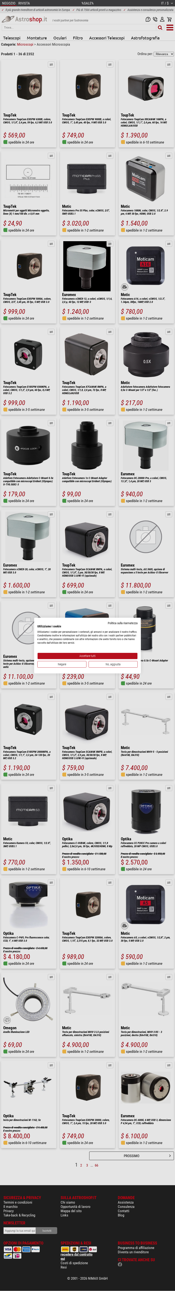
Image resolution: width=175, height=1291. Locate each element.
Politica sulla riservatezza (123, 623)
